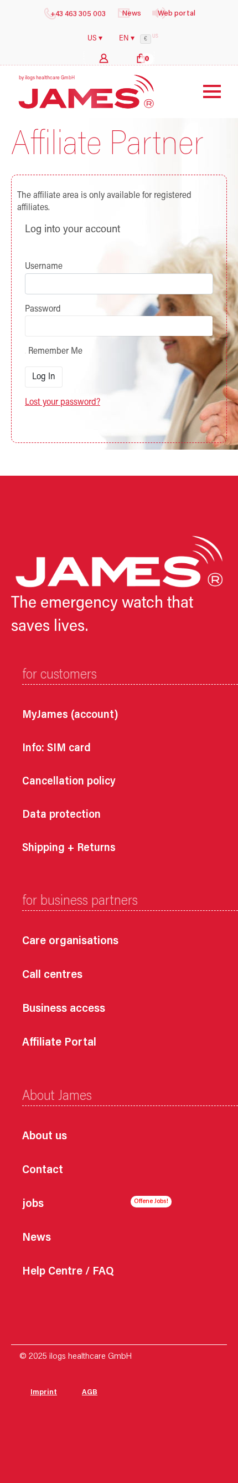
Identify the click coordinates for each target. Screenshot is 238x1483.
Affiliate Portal (59, 1043)
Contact (42, 1170)
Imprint (43, 1393)
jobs (33, 1204)
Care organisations (70, 941)
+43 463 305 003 (78, 14)
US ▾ (94, 39)
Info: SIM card (56, 748)
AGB (89, 1393)
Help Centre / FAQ (67, 1272)
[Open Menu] (204, 91)
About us (44, 1137)
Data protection (61, 815)
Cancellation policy (69, 781)
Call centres (52, 975)
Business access (63, 1009)
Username (44, 266)
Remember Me (54, 351)
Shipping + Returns (69, 848)
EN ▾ (126, 39)
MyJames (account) (70, 715)
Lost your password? (62, 402)
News (36, 1238)
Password (43, 309)
